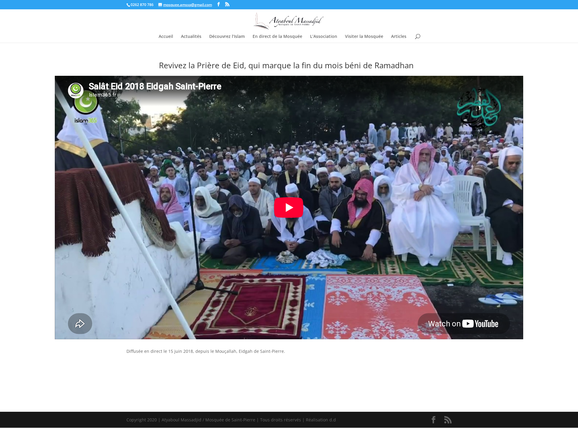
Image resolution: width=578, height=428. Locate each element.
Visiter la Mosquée (364, 36)
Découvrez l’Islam (227, 36)
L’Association (323, 36)
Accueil (166, 36)
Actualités (191, 36)
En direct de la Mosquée (277, 36)
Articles (398, 36)
